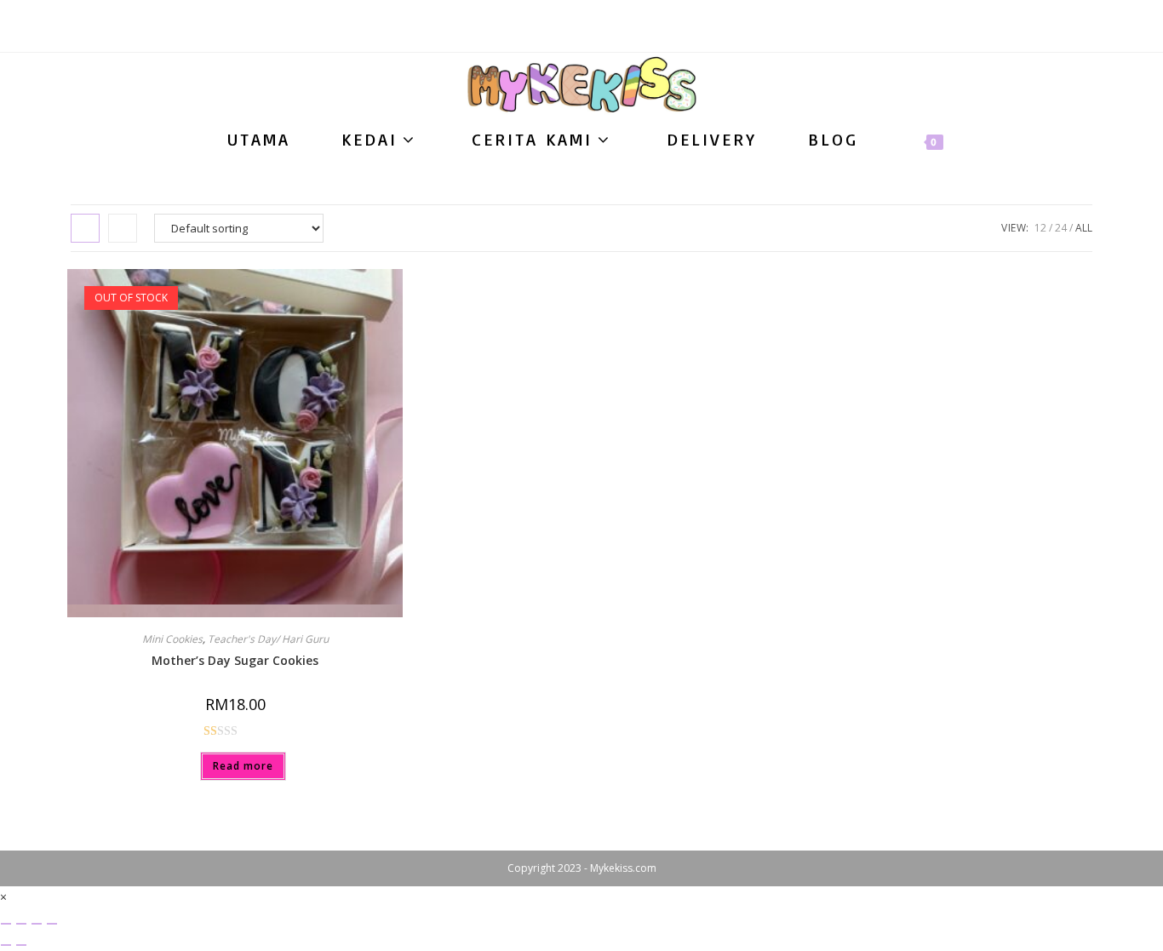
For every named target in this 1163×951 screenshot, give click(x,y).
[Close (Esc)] (52, 923)
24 (1061, 228)
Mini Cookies (172, 639)
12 (1040, 228)
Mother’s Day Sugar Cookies (235, 660)
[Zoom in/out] (6, 923)
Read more (243, 766)
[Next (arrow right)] (21, 945)
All (1083, 228)
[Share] (37, 923)
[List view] (122, 228)
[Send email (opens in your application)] (582, 30)
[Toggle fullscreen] (21, 923)
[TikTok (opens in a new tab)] (610, 30)
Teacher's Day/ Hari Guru (268, 639)
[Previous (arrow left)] (6, 945)
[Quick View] (192, 765)
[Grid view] (85, 228)
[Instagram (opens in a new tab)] (554, 30)
